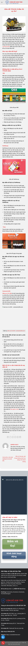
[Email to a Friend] (15, 437)
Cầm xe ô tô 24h (7, 293)
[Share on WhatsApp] (8, 437)
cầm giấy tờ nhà (14, 409)
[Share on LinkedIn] (20, 437)
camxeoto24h (6, 46)
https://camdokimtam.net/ (13, 634)
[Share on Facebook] (10, 437)
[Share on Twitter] (13, 437)
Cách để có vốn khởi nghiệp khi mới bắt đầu (7, 459)
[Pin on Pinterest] (18, 437)
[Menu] (2, 2)
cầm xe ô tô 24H (11, 330)
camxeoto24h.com (20, 330)
